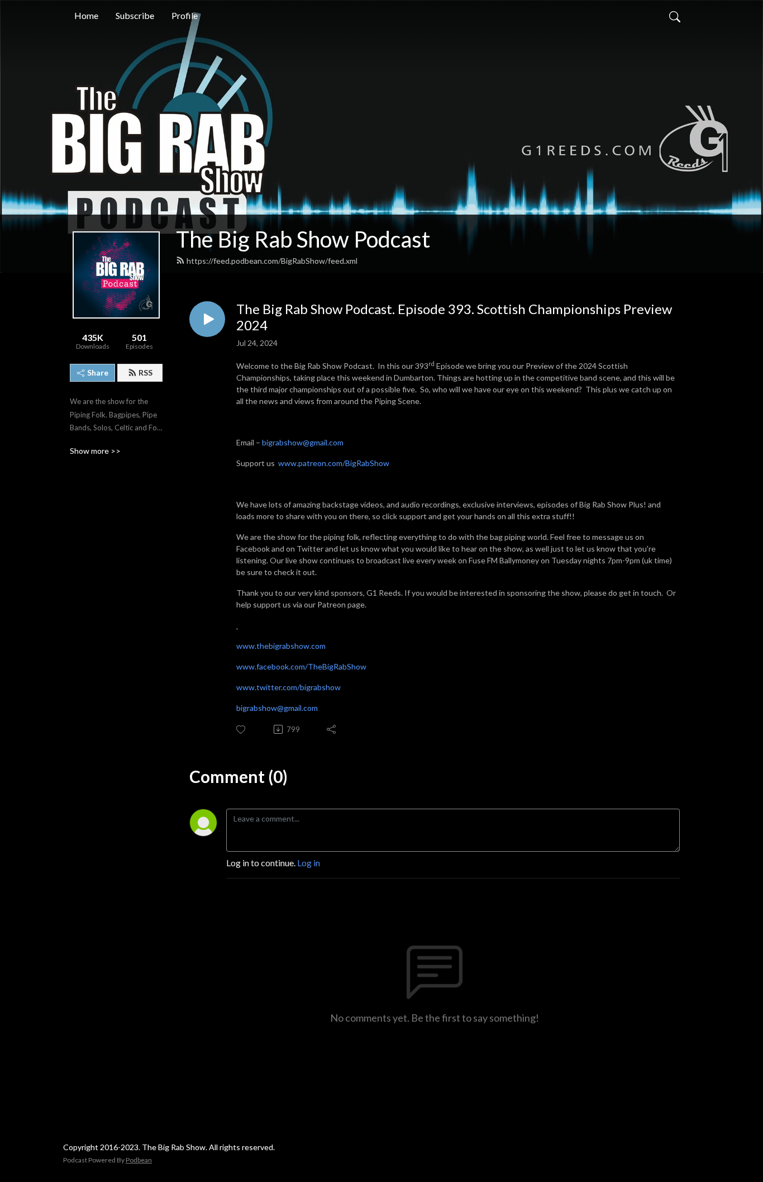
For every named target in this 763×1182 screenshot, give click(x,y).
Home (86, 15)
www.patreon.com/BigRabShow (333, 463)
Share (97, 372)
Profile (184, 15)
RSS (145, 372)
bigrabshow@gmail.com (303, 442)
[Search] (675, 15)
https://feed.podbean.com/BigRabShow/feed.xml (272, 260)
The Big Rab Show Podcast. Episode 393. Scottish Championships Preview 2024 (454, 317)
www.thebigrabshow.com (281, 646)
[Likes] (241, 729)
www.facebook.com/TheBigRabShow (301, 666)
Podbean (139, 1160)
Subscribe (135, 15)
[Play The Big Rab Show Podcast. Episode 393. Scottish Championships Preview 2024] (207, 319)
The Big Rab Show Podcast (303, 239)
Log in (308, 862)
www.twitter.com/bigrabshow (288, 687)
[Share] (332, 729)
